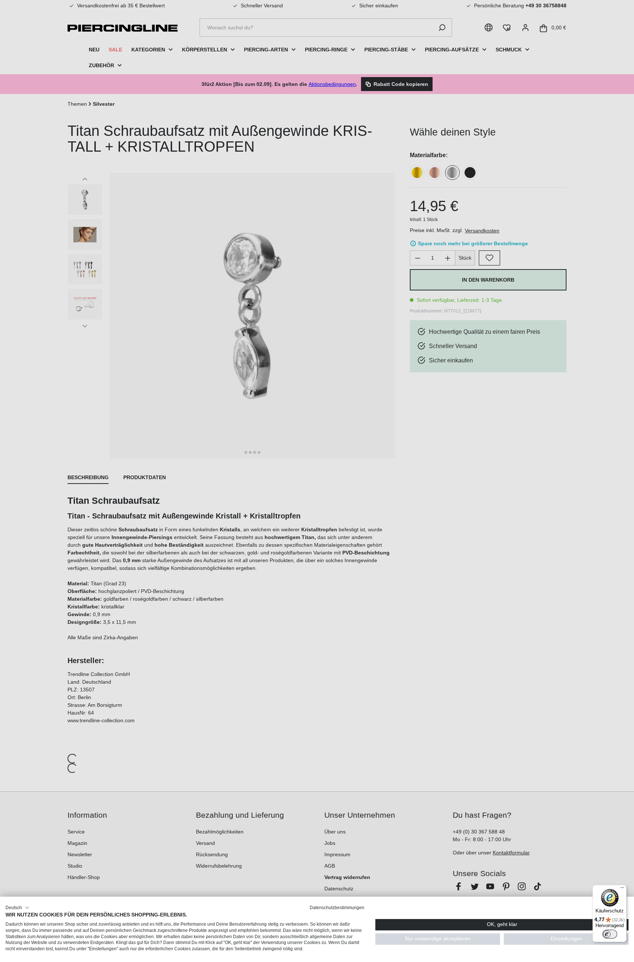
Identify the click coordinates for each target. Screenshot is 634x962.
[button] (17, 908)
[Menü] (622, 889)
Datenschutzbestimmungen (337, 907)
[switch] (609, 934)
